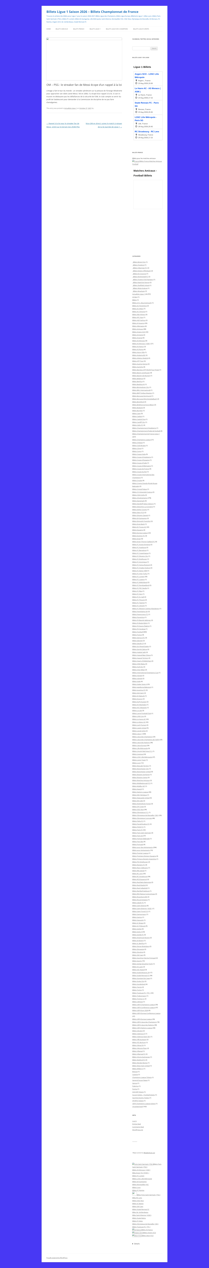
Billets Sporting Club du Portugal (144, 958)
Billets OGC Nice (138, 809)
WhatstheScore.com (149, 1152)
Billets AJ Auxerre (138, 323)
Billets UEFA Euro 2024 (140, 1010)
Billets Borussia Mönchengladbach (144, 399)
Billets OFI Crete (138, 806)
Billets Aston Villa (138, 352)
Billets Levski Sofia (138, 731)
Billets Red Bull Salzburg (140, 891)
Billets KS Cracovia (139, 274)
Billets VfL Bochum (139, 1042)
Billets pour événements (141, 850)
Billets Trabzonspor (139, 996)
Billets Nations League (140, 792)
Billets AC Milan (137, 309)
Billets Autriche (137, 367)
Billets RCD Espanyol (139, 879)
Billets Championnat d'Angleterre (144, 428)
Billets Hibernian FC (139, 268)
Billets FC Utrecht (138, 606)
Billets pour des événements (142, 847)
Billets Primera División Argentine (144, 859)
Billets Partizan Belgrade (140, 839)
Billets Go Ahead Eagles (140, 646)
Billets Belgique (137, 378)
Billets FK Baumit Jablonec (141, 620)
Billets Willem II (137, 1069)
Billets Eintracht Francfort (141, 521)
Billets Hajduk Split (139, 652)
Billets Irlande (137, 675)
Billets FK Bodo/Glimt (139, 623)
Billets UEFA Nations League (142, 1028)
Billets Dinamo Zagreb (140, 515)
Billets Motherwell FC (140, 277)
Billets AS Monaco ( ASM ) (141, 344)
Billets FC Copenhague (140, 553)
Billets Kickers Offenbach (141, 271)
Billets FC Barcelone (139, 550)
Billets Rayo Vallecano (140, 868)
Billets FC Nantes (138, 1190)
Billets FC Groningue (139, 562)
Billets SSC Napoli (138, 970)
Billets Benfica (137, 381)
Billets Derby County (139, 509)
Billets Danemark (138, 501)
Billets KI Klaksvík (138, 696)
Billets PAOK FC (137, 827)
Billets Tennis (137, 987)
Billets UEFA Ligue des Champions (144, 1022)
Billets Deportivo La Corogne (142, 507)
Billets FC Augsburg (139, 547)
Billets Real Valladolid (139, 888)
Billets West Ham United (141, 1066)
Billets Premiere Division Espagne (144, 856)
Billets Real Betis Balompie (141, 882)
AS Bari (134, 297)
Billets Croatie (137, 480)
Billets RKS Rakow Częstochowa (143, 894)
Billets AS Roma (137, 349)
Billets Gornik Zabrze (139, 649)
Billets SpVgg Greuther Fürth (142, 964)
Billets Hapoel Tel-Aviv (140, 658)
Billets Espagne (137, 530)
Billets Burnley (137, 410)
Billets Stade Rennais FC (140, 975)
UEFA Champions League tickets (143, 1104)
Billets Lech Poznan (139, 725)
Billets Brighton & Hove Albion (143, 405)
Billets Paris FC (137, 830)
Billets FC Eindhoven (139, 559)
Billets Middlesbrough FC (141, 783)
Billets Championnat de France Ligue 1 (146, 434)
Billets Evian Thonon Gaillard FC (143, 542)
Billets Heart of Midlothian (141, 661)
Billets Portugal (137, 844)
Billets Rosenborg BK (139, 897)
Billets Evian (136, 539)
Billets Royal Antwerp (139, 900)
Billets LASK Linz (138, 716)
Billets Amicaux (62, 29)
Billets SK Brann (137, 940)
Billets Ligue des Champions (117, 29)
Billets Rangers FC (138, 865)
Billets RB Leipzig (138, 871)
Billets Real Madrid (139, 885)
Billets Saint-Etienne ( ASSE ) (142, 908)
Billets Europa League (140, 533)
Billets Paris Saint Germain (141, 833)
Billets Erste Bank (138, 524)
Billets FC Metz (137, 1221)
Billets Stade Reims (139, 1218)
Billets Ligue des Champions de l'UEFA (145, 740)
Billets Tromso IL (138, 999)
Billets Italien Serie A (139, 684)
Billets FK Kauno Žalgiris (140, 626)
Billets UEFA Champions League (143, 1005)
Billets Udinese (137, 1002)
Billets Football (137, 632)
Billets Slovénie (137, 952)
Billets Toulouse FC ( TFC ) (141, 993)
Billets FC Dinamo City (140, 556)
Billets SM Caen (137, 955)
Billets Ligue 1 (95, 29)
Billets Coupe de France (140, 469)
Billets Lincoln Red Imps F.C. (142, 751)
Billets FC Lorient (138, 576)
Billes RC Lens (137, 1198)
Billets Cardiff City (138, 422)
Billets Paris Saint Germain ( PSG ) (148, 1195)
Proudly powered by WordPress (56, 1258)
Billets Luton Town (139, 760)
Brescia (134, 1071)
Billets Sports (137, 961)
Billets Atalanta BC (138, 355)
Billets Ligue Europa (141, 29)
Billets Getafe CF (138, 643)
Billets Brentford (138, 402)
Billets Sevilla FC (138, 935)
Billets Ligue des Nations (141, 742)
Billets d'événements (139, 498)
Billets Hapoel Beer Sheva (141, 655)
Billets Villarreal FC (138, 1054)
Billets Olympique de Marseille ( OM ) (145, 815)
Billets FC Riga (137, 591)
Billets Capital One (138, 419)
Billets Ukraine (137, 1031)
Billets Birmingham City (140, 387)
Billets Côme (136, 448)
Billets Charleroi (138, 265)
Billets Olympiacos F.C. (140, 812)
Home (48, 29)
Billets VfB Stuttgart (139, 1039)
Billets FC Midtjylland (139, 582)
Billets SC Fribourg (138, 926)
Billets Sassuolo (137, 920)
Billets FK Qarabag (138, 629)
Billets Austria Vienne (139, 364)
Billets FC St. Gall (138, 597)
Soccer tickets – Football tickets (143, 1095)
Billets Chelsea (137, 443)
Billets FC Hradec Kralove (141, 568)
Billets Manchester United (141, 772)
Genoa (134, 1083)
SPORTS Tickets (137, 1101)
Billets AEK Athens (138, 314)
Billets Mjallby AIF (138, 786)
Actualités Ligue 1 (70, 108)
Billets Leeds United (139, 728)
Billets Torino (137, 990)
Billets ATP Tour (137, 361)
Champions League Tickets (141, 1077)
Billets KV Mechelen (139, 705)
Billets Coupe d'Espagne (140, 460)
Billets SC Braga (137, 923)
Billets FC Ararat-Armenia (141, 544)
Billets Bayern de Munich (141, 376)
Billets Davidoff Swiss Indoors (142, 504)
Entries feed (136, 1124)
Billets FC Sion (137, 594)
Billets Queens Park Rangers (142, 279)
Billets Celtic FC (137, 425)
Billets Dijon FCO (138, 512)
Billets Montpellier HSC (140, 1184)
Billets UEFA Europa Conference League (146, 1013)
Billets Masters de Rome (140, 774)
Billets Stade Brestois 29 (140, 972)
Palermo (135, 1086)
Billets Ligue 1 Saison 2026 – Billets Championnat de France (92, 11)
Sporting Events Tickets (140, 1098)
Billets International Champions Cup (145, 673)
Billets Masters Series (139, 777)
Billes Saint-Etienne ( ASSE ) (141, 1215)
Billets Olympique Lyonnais (142, 818)
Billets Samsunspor (139, 914)
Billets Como (136, 451)
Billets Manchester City (140, 769)
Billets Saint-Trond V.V (140, 911)
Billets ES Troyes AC (139, 527)
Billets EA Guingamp (139, 518)
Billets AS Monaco (138, 341)
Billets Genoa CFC (138, 638)
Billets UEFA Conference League (143, 1007)
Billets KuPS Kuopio (139, 702)
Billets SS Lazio (137, 967)
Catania (135, 1074)
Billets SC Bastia (137, 1203)
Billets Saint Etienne (139, 906)
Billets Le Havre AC (139, 719)
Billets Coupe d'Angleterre (141, 457)
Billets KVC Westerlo (139, 707)
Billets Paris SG (137, 836)
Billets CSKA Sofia (138, 495)
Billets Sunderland (138, 984)
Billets (134, 300)
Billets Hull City (137, 667)
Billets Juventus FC (138, 690)
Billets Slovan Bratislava (140, 946)
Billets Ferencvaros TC (140, 614)
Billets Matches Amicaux (141, 780)
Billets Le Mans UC (138, 722)
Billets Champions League (141, 440)
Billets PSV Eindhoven (140, 862)
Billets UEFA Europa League (142, 1019)
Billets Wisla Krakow (139, 288)
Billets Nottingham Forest (141, 804)
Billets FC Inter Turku (139, 574)
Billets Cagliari (137, 416)
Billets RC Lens (137, 873)
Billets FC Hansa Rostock (141, 565)
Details (137, 1244)
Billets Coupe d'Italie (139, 463)
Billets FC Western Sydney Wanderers (145, 608)
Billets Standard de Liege (141, 978)
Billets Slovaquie (138, 949)
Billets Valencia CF (138, 1034)
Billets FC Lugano (138, 579)
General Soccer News (139, 1080)
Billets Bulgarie (137, 408)
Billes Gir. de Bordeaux (140, 1212)
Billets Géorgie (137, 641)
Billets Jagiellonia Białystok (141, 687)
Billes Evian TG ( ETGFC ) (140, 1173)
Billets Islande (137, 678)
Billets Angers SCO (138, 332)
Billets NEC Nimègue (139, 795)
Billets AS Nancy (138, 346)
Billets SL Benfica (138, 943)
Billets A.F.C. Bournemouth (141, 303)
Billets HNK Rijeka (138, 664)
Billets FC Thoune (138, 600)
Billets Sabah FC (138, 903)
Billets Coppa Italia (139, 454)
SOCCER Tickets (137, 1092)
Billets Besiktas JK (138, 384)
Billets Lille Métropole (140, 748)
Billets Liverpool (138, 754)
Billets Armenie (137, 335)
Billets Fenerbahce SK (140, 611)
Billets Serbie (136, 929)
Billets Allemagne (138, 326)
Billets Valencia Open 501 (141, 1037)
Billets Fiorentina (138, 617)
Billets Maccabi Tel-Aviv (140, 766)
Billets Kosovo (137, 699)
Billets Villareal (137, 1051)
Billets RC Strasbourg (139, 876)
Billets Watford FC (138, 1060)
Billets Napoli (137, 789)
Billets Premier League (140, 853)
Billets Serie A (137, 932)
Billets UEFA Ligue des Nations (143, 1025)
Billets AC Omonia (138, 311)
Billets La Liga (137, 710)
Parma (134, 1089)
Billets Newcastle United (140, 798)
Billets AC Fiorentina (139, 306)
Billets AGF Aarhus (138, 320)
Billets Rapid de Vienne (140, 282)
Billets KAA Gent (138, 693)
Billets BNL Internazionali (141, 390)
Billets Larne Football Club (141, 713)
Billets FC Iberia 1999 (139, 571)
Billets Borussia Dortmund (141, 396)
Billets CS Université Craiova (142, 492)
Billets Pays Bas (137, 841)
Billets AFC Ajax (137, 317)
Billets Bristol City (138, 262)
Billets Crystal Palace (139, 489)
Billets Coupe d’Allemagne (141, 466)
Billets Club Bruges (139, 445)
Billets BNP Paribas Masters (142, 393)
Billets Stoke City (138, 981)
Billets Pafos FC (137, 821)
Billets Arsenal (137, 338)
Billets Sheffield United (140, 285)
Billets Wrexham (138, 291)
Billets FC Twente (138, 603)
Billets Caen (136, 413)
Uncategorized (137, 1106)
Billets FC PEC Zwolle (139, 588)
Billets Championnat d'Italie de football (146, 431)
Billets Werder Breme (139, 1063)
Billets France (78, 29)
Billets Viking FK (137, 1045)
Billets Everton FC (138, 536)
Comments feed (138, 1127)
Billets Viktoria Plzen (139, 1048)
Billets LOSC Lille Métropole (142, 757)
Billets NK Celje (137, 801)
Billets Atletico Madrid (140, 358)
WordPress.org (137, 1130)
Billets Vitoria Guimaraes (141, 1057)
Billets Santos (137, 917)
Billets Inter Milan (138, 670)
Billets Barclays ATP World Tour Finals (145, 370)
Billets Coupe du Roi (139, 472)
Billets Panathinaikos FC (140, 824)
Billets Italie (136, 681)
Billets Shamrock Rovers (140, 938)
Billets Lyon (136, 763)
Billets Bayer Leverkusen (141, 373)
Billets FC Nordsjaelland (140, 585)
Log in (134, 1121)
